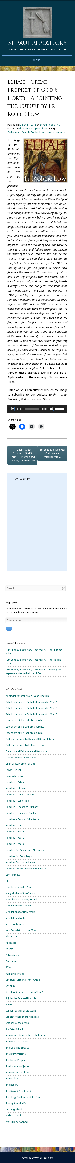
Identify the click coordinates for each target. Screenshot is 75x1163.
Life (7, 881)
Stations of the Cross (17, 1023)
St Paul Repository (50, 124)
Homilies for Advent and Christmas (25, 850)
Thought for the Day (17, 1103)
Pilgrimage (12, 936)
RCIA (8, 967)
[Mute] (52, 409)
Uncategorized (14, 1109)
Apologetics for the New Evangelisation (27, 695)
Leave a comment (55, 132)
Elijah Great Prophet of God (33, 128)
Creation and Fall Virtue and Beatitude (26, 751)
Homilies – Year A (15, 831)
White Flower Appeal (17, 1122)
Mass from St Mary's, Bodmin (22, 899)
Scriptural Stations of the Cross (23, 979)
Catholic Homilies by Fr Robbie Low (25, 745)
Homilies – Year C (15, 844)
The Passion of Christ (17, 1072)
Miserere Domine (15, 924)
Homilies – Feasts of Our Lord (22, 813)
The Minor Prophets (17, 1060)
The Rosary (12, 1084)
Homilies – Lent (14, 825)
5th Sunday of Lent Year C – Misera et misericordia (52, 453)
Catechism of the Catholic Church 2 (25, 726)
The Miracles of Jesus (17, 1066)
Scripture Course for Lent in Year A (24, 992)
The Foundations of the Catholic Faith (26, 1035)
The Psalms (12, 1078)
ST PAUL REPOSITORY (37, 43)
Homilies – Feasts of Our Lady (22, 807)
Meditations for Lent (17, 918)
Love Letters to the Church (20, 887)
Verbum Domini (14, 1115)
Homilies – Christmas (17, 788)
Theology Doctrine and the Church (24, 1097)
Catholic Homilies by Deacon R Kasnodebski (30, 739)
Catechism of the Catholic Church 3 (25, 732)
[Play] (12, 409)
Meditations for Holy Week (20, 912)
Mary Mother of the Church (20, 893)
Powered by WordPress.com (37, 1157)
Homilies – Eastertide (17, 800)
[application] (38, 409)
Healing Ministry (14, 776)
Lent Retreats (13, 874)
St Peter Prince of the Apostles (22, 1016)
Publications (12, 955)
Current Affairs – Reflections (21, 757)
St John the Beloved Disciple (21, 998)
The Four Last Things (17, 1041)
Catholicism (14, 132)
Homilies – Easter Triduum (20, 794)
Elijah (24, 132)
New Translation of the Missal (22, 930)
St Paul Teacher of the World (21, 1010)
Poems (9, 949)
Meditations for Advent (18, 905)
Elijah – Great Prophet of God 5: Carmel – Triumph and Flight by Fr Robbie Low (22, 455)
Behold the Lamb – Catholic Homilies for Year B (31, 708)
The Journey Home (16, 1053)
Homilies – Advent (15, 782)
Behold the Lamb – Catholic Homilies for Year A (31, 702)
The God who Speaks (17, 1047)
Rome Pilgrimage (15, 973)
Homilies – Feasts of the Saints (22, 819)
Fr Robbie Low (36, 132)
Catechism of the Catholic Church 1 (25, 720)
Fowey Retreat (13, 769)
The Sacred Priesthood (18, 1091)
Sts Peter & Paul (14, 1029)
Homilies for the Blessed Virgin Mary (26, 868)
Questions (11, 961)
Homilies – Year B (15, 837)
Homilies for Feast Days (19, 856)
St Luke (9, 1004)
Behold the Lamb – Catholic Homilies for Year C (31, 714)
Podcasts (11, 942)
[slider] (60, 408)
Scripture (11, 986)
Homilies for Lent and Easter (21, 862)
